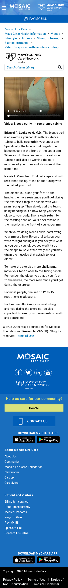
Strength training (48, 38)
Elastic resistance (17, 43)
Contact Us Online (17, 533)
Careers (10, 477)
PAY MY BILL (38, 19)
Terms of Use (25, 336)
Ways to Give (13, 517)
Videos (55, 34)
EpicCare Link (13, 528)
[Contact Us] (36, 421)
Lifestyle (11, 38)
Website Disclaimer (46, 584)
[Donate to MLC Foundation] (36, 404)
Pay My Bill (12, 522)
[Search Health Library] (60, 67)
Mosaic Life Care (16, 29)
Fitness (27, 38)
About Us (11, 456)
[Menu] (4, 7)
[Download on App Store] (24, 439)
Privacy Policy (12, 579)
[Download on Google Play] (48, 439)
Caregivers (12, 483)
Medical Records (16, 512)
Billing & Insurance (17, 501)
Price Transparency (17, 507)
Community (12, 461)
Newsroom (12, 472)
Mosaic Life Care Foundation (23, 467)
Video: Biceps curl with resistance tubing (32, 47)
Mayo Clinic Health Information (25, 34)
